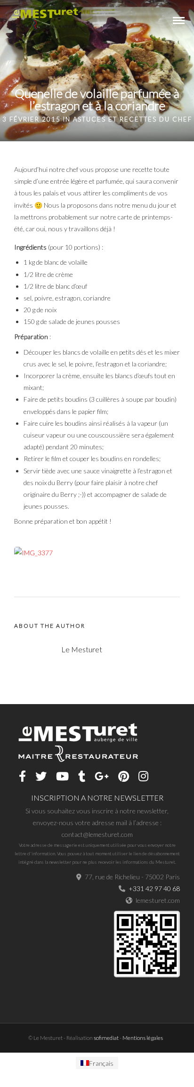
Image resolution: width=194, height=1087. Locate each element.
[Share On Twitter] (37, 1067)
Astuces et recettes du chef (132, 119)
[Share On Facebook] (22, 1067)
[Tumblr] (81, 776)
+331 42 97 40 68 (154, 888)
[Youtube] (62, 776)
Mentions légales (142, 1037)
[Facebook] (22, 776)
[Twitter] (41, 776)
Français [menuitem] (101, 1063)
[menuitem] (97, 1063)
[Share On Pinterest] (51, 1067)
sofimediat (106, 1037)
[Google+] (102, 776)
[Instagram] (143, 776)
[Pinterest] (123, 776)
